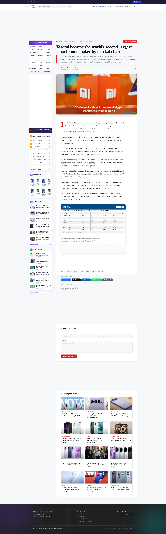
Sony (40, 52)
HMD (48, 68)
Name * (63, 333)
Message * (64, 340)
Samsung (33, 46)
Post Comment (69, 356)
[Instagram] (131, 514)
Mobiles (102, 6)
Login (130, 2)
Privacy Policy (83, 519)
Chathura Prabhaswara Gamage (70, 68)
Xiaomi (33, 49)
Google (33, 59)
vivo (48, 46)
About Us (81, 513)
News (110, 6)
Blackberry (32, 68)
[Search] (70, 6)
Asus (40, 62)
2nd (93, 271)
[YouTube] (31, 2)
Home (95, 6)
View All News (34, 244)
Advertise (81, 516)
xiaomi (69, 271)
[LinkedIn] (34, 2)
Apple (40, 46)
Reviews (118, 6)
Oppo (48, 49)
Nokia (48, 52)
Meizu (48, 65)
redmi (75, 271)
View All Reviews (34, 292)
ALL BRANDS (35, 71)
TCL (33, 65)
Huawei (33, 55)
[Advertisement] (59, 23)
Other (127, 6)
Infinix (40, 55)
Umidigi (40, 68)
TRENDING (47, 71)
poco (81, 271)
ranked (87, 271)
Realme (40, 49)
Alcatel (48, 62)
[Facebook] (26, 2)
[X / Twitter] (28, 2)
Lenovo (40, 65)
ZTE (48, 59)
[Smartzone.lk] (30, 6)
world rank (100, 271)
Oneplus (48, 55)
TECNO (33, 62)
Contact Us (136, 6)
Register (138, 2)
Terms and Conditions (85, 521)
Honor (40, 59)
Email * (99, 333)
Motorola (33, 52)
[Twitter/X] (122, 514)
